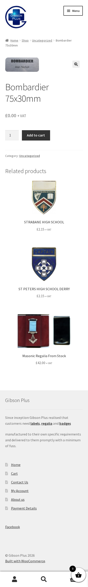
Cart (14, 473)
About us (18, 499)
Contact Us (19, 482)
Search (44, 579)
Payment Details (24, 508)
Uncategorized (42, 40)
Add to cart (36, 135)
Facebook (12, 527)
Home (14, 40)
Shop (25, 40)
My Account (20, 490)
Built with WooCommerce (25, 561)
